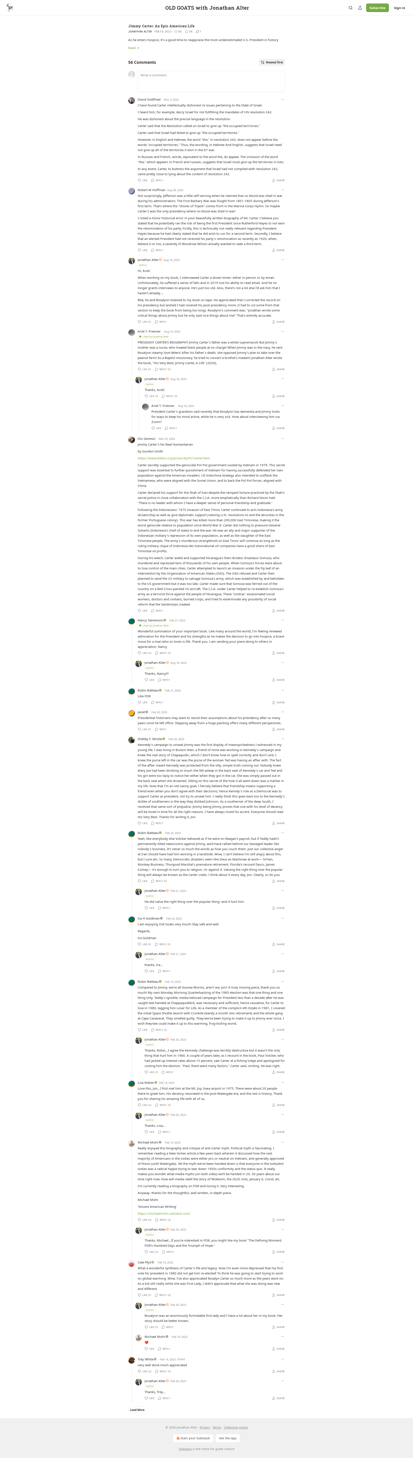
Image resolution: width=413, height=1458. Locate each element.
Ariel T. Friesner (149, 331)
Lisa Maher (146, 1082)
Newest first (274, 62)
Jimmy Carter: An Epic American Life (161, 26)
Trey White (145, 1359)
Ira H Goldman (149, 918)
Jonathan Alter (140, 31)
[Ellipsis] (282, 99)
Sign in (399, 8)
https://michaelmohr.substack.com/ (164, 1213)
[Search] (350, 7)
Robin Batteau (148, 690)
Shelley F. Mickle (150, 739)
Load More (137, 1410)
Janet (141, 712)
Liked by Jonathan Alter (156, 336)
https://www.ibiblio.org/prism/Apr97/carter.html (174, 458)
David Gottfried (149, 99)
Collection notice (236, 1427)
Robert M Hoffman (151, 190)
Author (143, 265)
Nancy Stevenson (150, 620)
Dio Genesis (146, 438)
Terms (217, 1427)
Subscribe (377, 8)
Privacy (205, 1427)
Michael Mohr (148, 1142)
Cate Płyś (144, 1262)
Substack (185, 1449)
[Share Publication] (360, 7)
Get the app (227, 1438)
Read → (133, 48)
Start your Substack (195, 1438)
